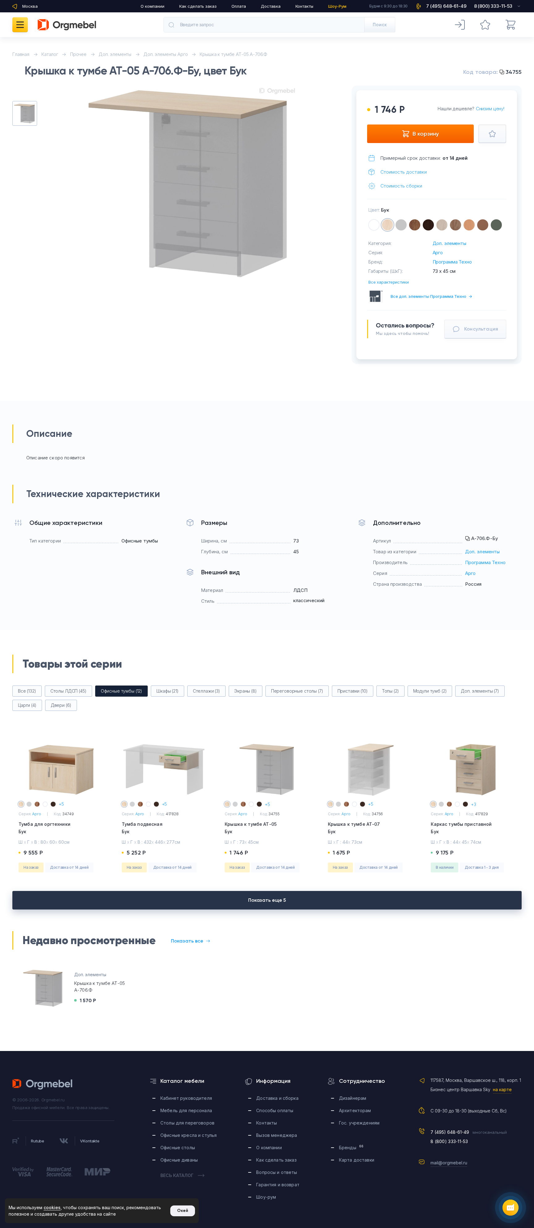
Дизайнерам (352, 1098)
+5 (61, 804)
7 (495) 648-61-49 (449, 1132)
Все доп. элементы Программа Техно (431, 296)
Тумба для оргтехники (44, 827)
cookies (52, 1207)
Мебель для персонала (186, 1110)
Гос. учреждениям (359, 1122)
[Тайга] (496, 225)
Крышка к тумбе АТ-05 (251, 827)
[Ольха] (469, 225)
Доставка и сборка (277, 1098)
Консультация (481, 329)
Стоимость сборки (401, 186)
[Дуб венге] (428, 225)
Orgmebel (42, 1084)
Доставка (271, 6)
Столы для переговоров (187, 1122)
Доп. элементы (449, 243)
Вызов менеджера (276, 1135)
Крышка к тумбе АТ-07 (354, 827)
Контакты (304, 6)
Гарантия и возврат (277, 1184)
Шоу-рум (266, 1197)
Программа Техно (452, 262)
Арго (438, 252)
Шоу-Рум (337, 6)
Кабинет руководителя (186, 1098)
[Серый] (401, 225)
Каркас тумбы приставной (461, 827)
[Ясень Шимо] (442, 225)
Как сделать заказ (198, 6)
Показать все (187, 941)
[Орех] (415, 225)
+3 (473, 804)
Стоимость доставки (403, 172)
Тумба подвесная (142, 827)
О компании (152, 6)
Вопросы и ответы (276, 1172)
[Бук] (387, 225)
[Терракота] (483, 225)
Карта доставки (356, 1160)
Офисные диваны (179, 1160)
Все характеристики (388, 282)
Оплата (238, 6)
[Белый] (374, 225)
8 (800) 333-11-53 (449, 1141)
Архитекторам (355, 1110)
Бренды (351, 1147)
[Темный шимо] (455, 225)
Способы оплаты (274, 1110)
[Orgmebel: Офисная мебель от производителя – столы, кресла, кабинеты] (67, 24)
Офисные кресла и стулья (188, 1135)
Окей (182, 1210)
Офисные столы (177, 1147)
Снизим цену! (490, 109)
